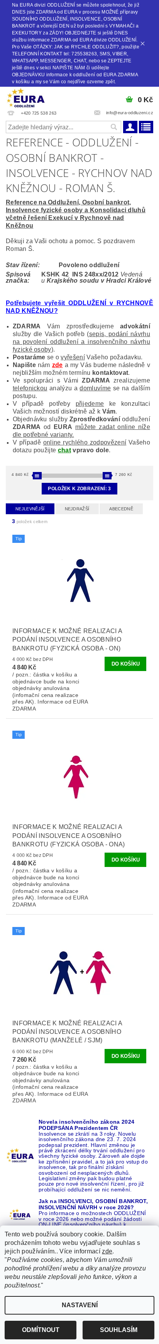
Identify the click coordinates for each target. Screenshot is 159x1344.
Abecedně (121, 508)
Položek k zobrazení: (79, 488)
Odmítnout (40, 1330)
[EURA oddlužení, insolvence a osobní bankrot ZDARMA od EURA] (26, 97)
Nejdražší (77, 508)
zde (57, 365)
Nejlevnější (30, 508)
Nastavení (80, 1305)
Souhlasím (118, 1330)
